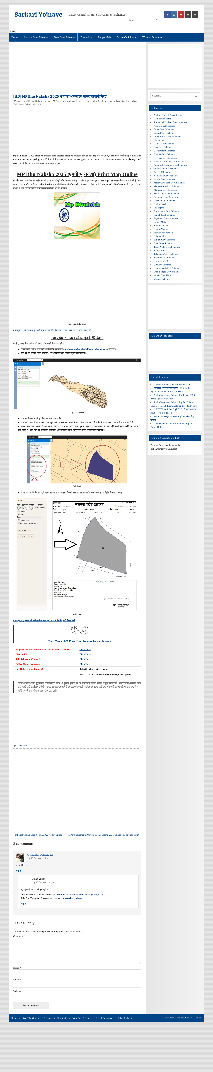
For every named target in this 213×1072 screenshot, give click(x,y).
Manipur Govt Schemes (165, 189)
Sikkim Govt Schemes (164, 239)
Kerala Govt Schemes (164, 179)
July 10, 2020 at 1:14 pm (43, 882)
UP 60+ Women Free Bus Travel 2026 (172, 384)
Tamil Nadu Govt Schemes (167, 246)
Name (17, 968)
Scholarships (160, 236)
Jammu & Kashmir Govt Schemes (170, 164)
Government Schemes (164, 150)
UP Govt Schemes (162, 264)
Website (17, 991)
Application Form (162, 118)
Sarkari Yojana (113, 101)
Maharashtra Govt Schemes (167, 186)
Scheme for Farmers (163, 232)
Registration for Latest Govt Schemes (73, 1018)
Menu (12, 31)
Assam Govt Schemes (164, 125)
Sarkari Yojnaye (38, 14)
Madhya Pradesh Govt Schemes (76, 101)
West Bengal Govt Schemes (167, 271)
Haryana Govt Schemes (165, 157)
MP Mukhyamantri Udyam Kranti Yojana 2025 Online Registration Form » (104, 834)
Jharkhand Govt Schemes (166, 168)
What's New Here (33, 104)
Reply (18, 870)
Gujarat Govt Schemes (165, 154)
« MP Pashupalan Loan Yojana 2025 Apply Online (37, 834)
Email (17, 979)
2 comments (22, 745)
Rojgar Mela (104, 37)
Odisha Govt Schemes (164, 200)
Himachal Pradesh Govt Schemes (170, 161)
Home (14, 37)
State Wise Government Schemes (36, 1018)
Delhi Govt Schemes (164, 143)
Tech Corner (18, 104)
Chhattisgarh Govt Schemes (167, 136)
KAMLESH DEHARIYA (40, 854)
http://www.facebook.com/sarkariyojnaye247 (80, 894)
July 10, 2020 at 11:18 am (38, 858)
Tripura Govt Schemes (164, 257)
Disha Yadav (40, 101)
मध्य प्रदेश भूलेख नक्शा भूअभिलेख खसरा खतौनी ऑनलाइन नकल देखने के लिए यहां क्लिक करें (52, 330)
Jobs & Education (162, 172)
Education (86, 37)
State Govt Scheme (64, 37)
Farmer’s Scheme (126, 37)
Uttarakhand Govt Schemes (167, 268)
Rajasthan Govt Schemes (166, 218)
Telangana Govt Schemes (166, 254)
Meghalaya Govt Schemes (166, 193)
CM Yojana (56, 101)
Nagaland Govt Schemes (166, 197)
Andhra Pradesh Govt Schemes (169, 115)
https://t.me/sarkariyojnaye (68, 898)
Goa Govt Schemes (163, 147)
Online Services (99, 101)
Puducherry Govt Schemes (167, 211)
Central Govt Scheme (36, 37)
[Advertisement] (77, 69)
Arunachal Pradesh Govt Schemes (170, 122)
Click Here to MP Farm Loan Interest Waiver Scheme (79, 641)
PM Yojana (159, 207)
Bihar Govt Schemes (164, 129)
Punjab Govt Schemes (164, 214)
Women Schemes (152, 37)
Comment (19, 936)
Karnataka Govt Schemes (166, 175)
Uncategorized (161, 261)
